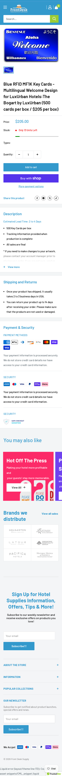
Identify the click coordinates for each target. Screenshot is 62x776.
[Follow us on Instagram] (43, 198)
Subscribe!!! (19, 646)
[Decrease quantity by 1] (19, 154)
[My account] (50, 7)
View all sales (50, 513)
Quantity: (8, 154)
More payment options (31, 186)
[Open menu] (5, 7)
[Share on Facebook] (37, 198)
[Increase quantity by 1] (37, 154)
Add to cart (31, 167)
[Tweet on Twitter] (50, 198)
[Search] (54, 19)
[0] (56, 8)
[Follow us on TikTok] (56, 198)
